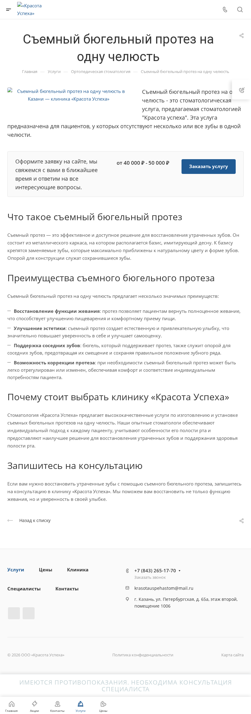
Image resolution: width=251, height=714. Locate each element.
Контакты (67, 588)
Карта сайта (232, 655)
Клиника (77, 569)
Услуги (15, 569)
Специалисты (24, 588)
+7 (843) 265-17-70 (155, 570)
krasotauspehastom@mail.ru (163, 588)
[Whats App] (29, 613)
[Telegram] (14, 613)
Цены (45, 569)
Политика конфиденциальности (142, 655)
